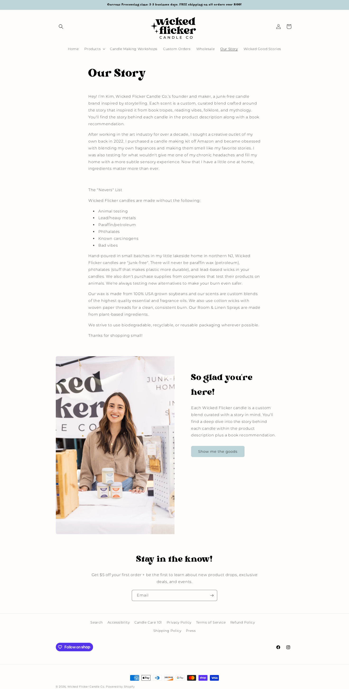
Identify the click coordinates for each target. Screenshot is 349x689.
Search (96, 622)
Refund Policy (242, 622)
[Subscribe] (212, 595)
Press (191, 631)
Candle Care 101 (148, 622)
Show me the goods (217, 451)
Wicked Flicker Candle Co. (86, 686)
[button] (61, 26)
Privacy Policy (179, 622)
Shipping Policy (167, 631)
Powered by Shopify (120, 686)
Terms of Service (211, 622)
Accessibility (119, 622)
